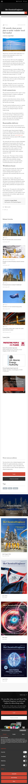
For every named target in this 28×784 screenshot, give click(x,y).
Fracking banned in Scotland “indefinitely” (12, 285)
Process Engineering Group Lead (10, 368)
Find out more (14, 389)
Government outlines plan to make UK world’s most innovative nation (13, 329)
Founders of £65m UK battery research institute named (13, 262)
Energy (6, 24)
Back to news (7, 207)
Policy (6, 237)
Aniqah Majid (13, 200)
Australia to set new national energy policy (12, 306)
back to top (22, 695)
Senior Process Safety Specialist (10, 348)
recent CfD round (19, 135)
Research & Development (10, 259)
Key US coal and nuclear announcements (12, 239)
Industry (15, 488)
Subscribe (20, 1)
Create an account (14, 479)
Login (26, 1)
